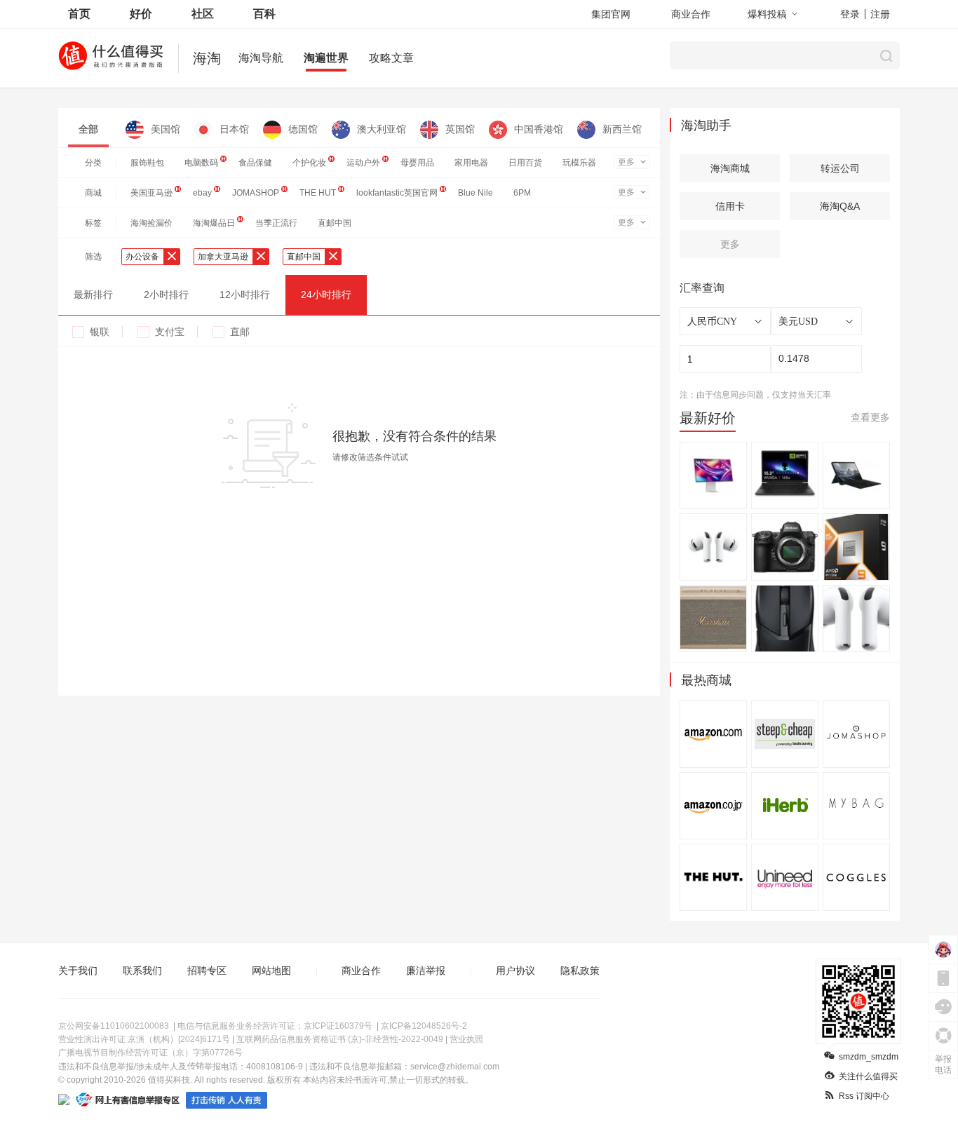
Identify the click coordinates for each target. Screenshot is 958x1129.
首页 (79, 14)
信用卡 (730, 206)
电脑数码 (201, 163)
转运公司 (840, 168)
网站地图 (271, 970)
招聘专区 (207, 970)
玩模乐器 (579, 163)
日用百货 (525, 163)
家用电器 (471, 163)
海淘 (207, 58)
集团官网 (610, 14)
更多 (626, 162)
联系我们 (142, 970)
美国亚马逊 (151, 193)
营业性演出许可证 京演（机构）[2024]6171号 (144, 1039)
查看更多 (870, 417)
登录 (850, 14)
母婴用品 (417, 163)
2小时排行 (166, 294)
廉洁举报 (425, 970)
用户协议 (515, 970)
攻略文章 (391, 58)
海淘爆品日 (214, 223)
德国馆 (303, 129)
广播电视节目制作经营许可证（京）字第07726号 (150, 1052)
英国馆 (460, 129)
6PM (522, 193)
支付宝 (169, 331)
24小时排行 (326, 294)
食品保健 (255, 163)
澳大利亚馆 (381, 129)
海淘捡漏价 (151, 223)
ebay (202, 193)
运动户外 (363, 163)
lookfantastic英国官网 (397, 193)
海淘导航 (260, 58)
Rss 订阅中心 (864, 1096)
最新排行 (93, 294)
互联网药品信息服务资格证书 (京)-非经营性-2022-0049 (339, 1039)
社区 (202, 14)
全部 (88, 129)
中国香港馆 (538, 129)
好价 (141, 14)
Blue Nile (475, 193)
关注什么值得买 (868, 1076)
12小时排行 (245, 294)
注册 (880, 14)
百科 (264, 14)
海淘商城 (730, 168)
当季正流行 (276, 223)
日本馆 (234, 129)
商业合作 (690, 14)
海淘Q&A (840, 206)
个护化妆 (309, 163)
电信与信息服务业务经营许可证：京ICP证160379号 (274, 1026)
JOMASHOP (255, 193)
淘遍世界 (326, 58)
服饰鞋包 (147, 163)
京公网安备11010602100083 (113, 1026)
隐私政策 (580, 970)
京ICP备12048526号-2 (424, 1026)
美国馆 (165, 129)
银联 (99, 331)
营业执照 (466, 1039)
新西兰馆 (622, 129)
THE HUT (317, 193)
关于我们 (77, 970)
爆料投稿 (767, 14)
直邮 (240, 331)
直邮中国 (334, 223)
